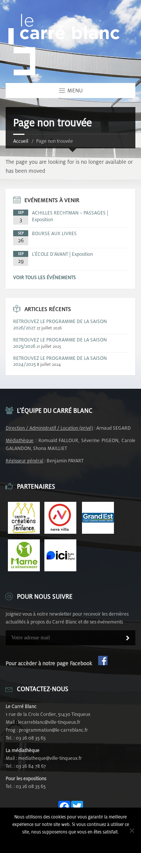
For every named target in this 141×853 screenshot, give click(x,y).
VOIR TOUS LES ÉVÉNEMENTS (44, 277)
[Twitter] (77, 807)
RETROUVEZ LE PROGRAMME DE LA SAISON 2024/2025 (60, 361)
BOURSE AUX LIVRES (54, 233)
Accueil (20, 141)
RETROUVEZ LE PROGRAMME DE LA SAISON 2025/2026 (60, 343)
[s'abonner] (127, 638)
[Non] (131, 830)
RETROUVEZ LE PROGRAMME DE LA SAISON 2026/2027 (60, 324)
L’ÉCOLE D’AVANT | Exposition (62, 254)
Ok (70, 841)
